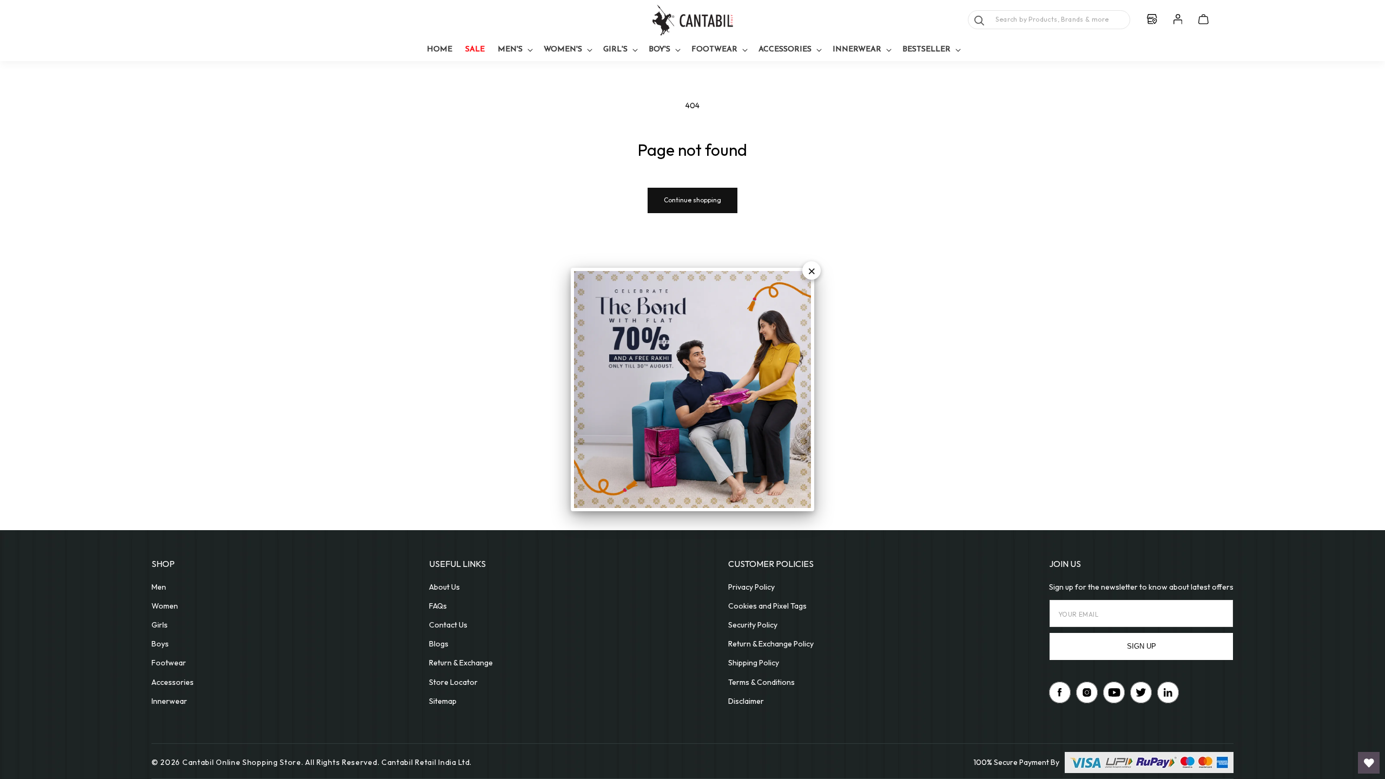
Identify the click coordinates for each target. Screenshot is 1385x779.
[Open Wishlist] (1369, 763)
